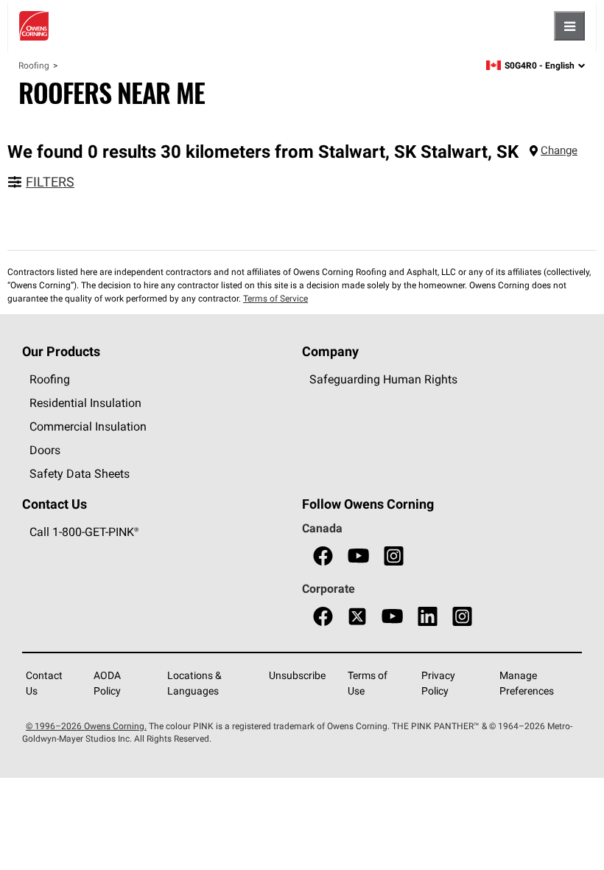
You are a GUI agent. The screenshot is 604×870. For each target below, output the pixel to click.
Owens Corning (34, 26)
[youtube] (358, 556)
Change (559, 150)
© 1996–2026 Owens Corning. (86, 725)
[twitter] (357, 616)
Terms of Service (275, 298)
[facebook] (323, 556)
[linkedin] (427, 616)
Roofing (33, 65)
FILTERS (50, 181)
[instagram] (393, 556)
